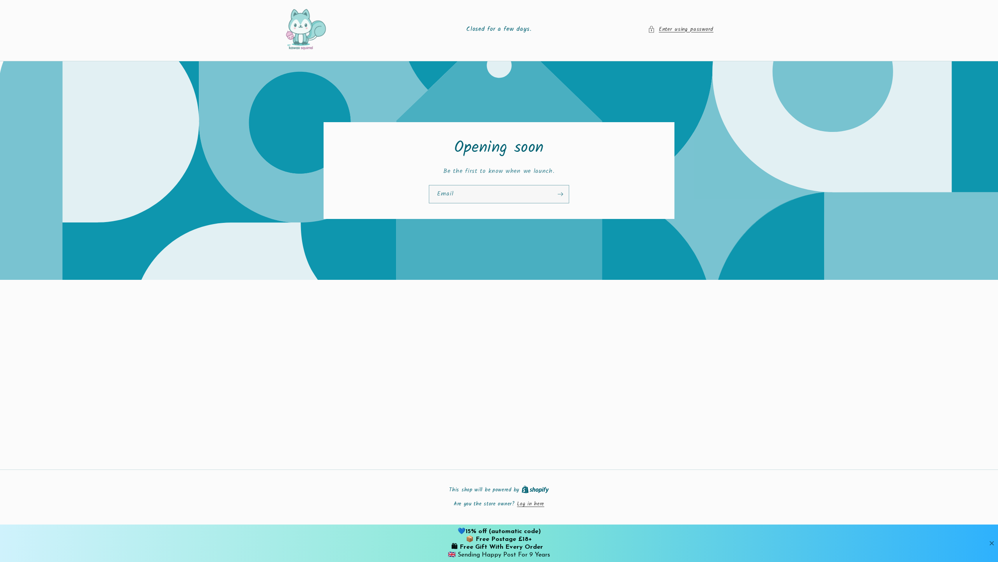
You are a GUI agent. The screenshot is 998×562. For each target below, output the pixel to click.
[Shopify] (535, 490)
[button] (680, 29)
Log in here (530, 504)
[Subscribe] (560, 194)
